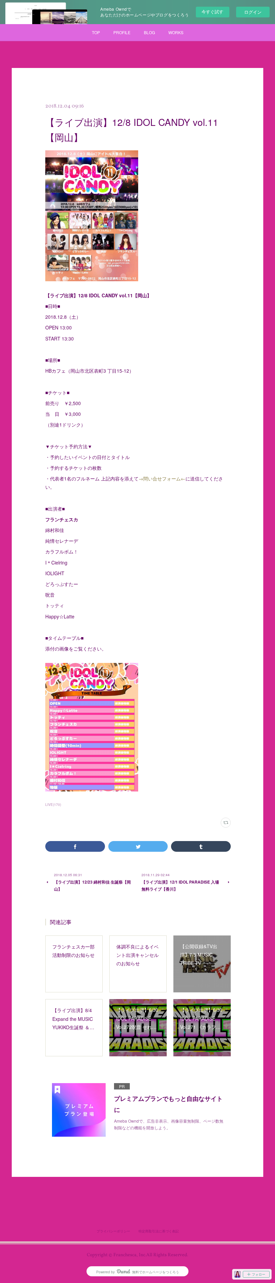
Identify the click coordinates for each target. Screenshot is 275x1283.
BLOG (149, 32)
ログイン (253, 12)
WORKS (175, 32)
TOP (96, 32)
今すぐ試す (212, 11)
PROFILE (121, 32)
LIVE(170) (53, 804)
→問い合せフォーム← (162, 478)
